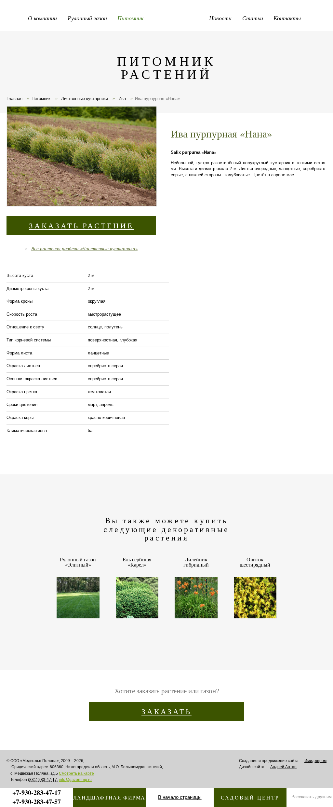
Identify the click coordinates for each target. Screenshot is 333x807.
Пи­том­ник (41, 98)
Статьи (252, 18)
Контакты (287, 18)
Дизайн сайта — (268, 767)
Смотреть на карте (76, 773)
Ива (121, 98)
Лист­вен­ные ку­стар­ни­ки (84, 98)
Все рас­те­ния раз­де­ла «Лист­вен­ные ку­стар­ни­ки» (84, 248)
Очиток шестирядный (255, 562)
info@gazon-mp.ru (75, 779)
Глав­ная (14, 98)
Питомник (130, 18)
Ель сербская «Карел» (137, 562)
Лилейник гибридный (196, 562)
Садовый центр (250, 797)
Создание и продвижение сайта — (282, 760)
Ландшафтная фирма (109, 797)
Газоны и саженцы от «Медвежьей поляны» (182, 16)
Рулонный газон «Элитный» (78, 562)
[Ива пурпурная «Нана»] (81, 157)
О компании (42, 18)
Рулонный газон (87, 18)
